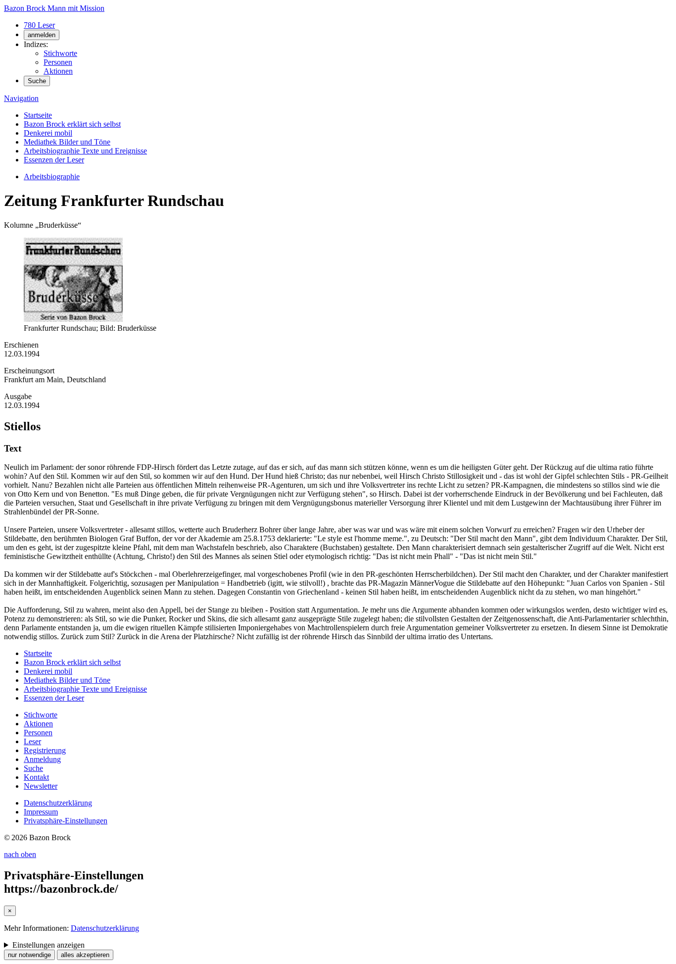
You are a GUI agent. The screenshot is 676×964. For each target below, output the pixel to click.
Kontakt (36, 777)
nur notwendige (29, 955)
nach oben (20, 854)
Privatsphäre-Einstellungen (65, 820)
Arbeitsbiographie (52, 176)
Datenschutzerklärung (58, 803)
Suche (37, 81)
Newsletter (40, 786)
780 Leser (39, 25)
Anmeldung (42, 759)
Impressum (41, 812)
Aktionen (58, 71)
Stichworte (60, 53)
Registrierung (45, 750)
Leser (32, 741)
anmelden (41, 35)
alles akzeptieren (85, 955)
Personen (58, 62)
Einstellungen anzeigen (48, 945)
